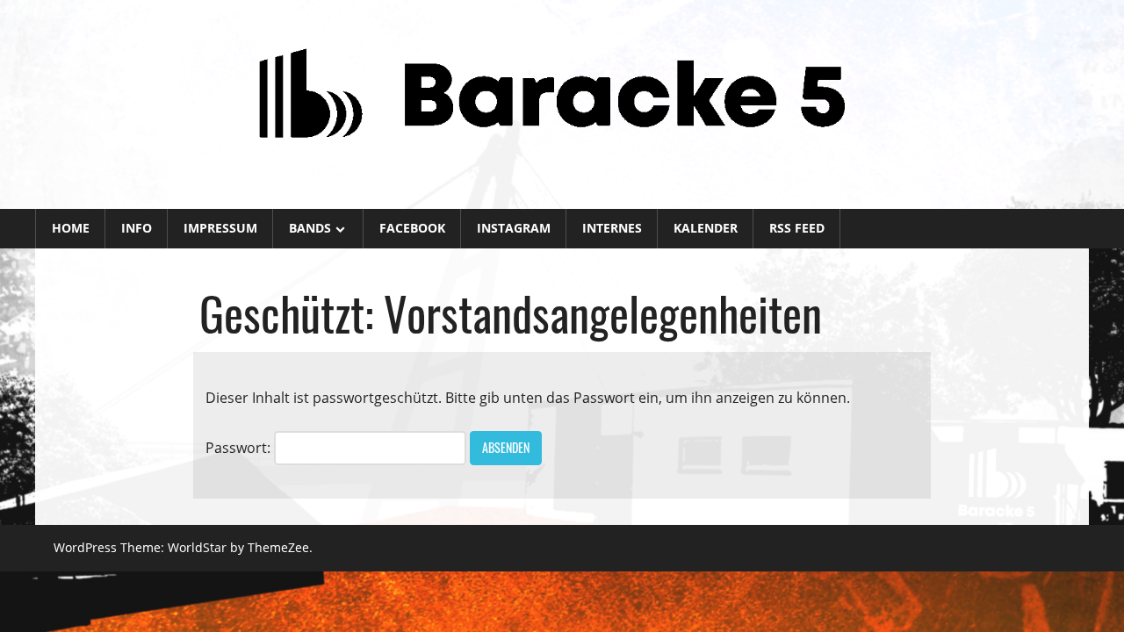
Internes (612, 227)
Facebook (412, 227)
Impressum (220, 227)
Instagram (514, 227)
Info (136, 227)
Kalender (706, 227)
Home (71, 227)
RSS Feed (797, 227)
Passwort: (239, 447)
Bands (310, 227)
